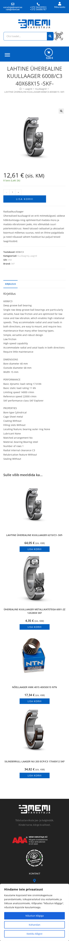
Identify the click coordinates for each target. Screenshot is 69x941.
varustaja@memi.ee (12, 7)
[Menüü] (7, 54)
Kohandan (34, 924)
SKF (13, 263)
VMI (10, 259)
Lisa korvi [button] (35, 549)
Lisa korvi (24, 199)
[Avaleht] (20, 88)
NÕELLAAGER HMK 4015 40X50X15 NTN (34, 687)
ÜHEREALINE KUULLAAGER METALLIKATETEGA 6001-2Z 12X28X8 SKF (34, 611)
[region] (34, 912)
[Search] (50, 36)
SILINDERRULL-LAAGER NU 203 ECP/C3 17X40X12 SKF (34, 761)
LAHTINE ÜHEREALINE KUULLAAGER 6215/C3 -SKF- (34, 535)
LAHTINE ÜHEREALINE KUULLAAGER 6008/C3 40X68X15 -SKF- (34, 91)
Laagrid (33, 255)
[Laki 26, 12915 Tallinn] (34, 880)
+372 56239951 (38, 7)
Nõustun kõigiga (34, 915)
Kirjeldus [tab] (10, 284)
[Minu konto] (59, 4)
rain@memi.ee (13, 9)
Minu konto (59, 7)
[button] (61, 111)
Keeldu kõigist (34, 933)
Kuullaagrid (23, 255)
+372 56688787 (38, 9)
